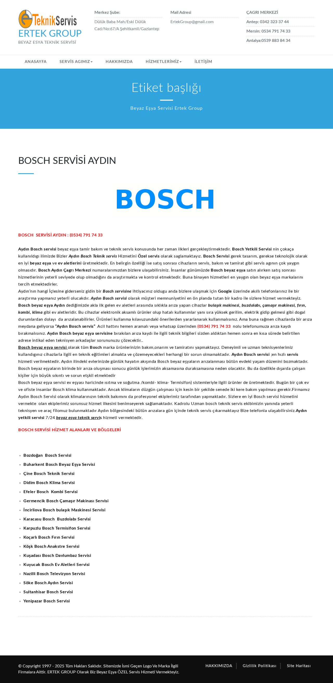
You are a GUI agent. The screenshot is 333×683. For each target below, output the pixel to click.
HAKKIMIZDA (119, 62)
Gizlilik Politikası (260, 666)
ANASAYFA (36, 62)
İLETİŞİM (203, 62)
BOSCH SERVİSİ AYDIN (67, 161)
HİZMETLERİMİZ (162, 62)
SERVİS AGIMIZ (75, 62)
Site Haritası (299, 666)
